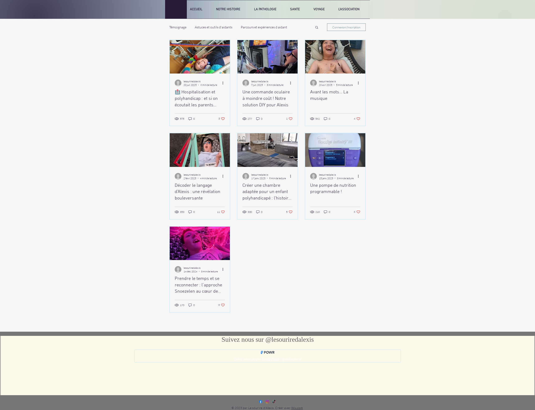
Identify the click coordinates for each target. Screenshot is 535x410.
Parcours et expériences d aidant (264, 27)
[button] (317, 27)
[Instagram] (267, 402)
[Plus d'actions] (224, 82)
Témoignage (177, 27)
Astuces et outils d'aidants (213, 27)
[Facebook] (261, 402)
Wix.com (297, 408)
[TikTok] (274, 402)
